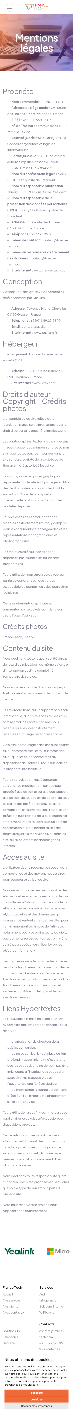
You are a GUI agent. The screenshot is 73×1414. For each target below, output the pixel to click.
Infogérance (48, 1300)
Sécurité (9, 1343)
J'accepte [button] (37, 1392)
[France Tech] (36, 7)
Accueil (8, 1294)
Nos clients (10, 1306)
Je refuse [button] (36, 1399)
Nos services (11, 1300)
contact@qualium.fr (37, 326)
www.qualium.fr (45, 332)
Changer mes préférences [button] (36, 1405)
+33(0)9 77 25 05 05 (53, 1343)
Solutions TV (11, 1331)
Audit (43, 1294)
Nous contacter (14, 1312)
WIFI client (46, 1312)
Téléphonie (10, 1337)
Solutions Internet (51, 1306)
